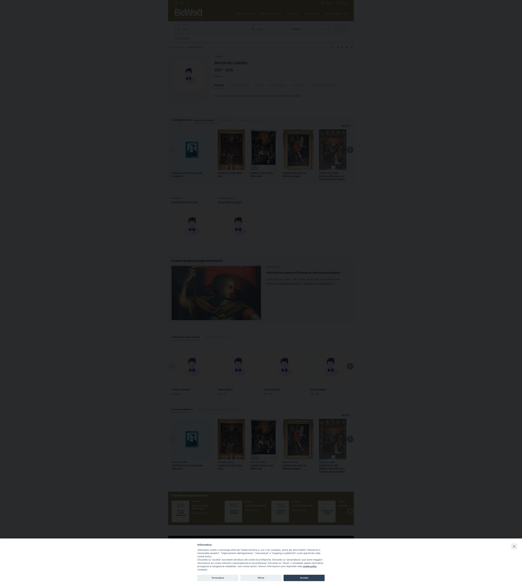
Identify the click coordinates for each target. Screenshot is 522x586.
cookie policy (310, 566)
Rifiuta (261, 578)
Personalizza (218, 578)
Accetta (304, 578)
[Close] (514, 546)
